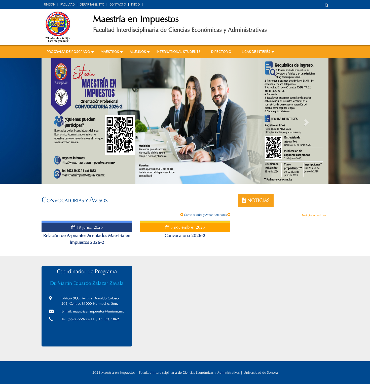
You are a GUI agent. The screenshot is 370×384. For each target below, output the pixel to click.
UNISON (49, 4)
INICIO (135, 4)
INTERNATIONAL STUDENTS (179, 52)
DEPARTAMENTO (92, 4)
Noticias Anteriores (314, 215)
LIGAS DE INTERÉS (256, 52)
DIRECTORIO (221, 52)
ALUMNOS (138, 52)
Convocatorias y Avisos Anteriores (205, 215)
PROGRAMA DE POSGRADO (68, 52)
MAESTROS (110, 52)
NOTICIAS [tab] (258, 200)
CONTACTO (117, 4)
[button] (63, 121)
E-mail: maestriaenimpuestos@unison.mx (92, 311)
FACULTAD (67, 4)
